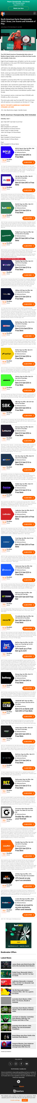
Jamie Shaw (4, 27)
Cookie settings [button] (15, 1100)
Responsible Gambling (18, 1069)
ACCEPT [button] (25, 1100)
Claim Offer (28, 162)
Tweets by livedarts (6, 1051)
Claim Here (28, 275)
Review (8, 161)
